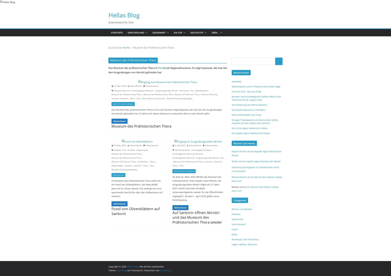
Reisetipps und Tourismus (123, 104)
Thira (138, 98)
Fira (160, 68)
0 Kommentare (152, 145)
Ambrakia (236, 81)
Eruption (117, 150)
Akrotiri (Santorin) (182, 150)
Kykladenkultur (202, 90)
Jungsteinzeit (142, 150)
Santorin (115, 98)
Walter (235, 161)
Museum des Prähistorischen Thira (158, 94)
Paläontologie (117, 165)
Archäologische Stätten (201, 150)
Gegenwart (159, 32)
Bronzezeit (184, 90)
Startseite (117, 32)
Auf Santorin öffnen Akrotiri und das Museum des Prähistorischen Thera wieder (197, 217)
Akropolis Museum (122, 90)
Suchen (279, 61)
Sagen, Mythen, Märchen (244, 244)
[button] (146, 33)
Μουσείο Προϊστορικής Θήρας (179, 98)
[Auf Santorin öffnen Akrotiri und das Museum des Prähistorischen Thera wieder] (198, 141)
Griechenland (136, 32)
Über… (215, 32)
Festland (236, 214)
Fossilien (131, 150)
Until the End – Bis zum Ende (246, 91)
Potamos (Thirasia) (209, 94)
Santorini (124, 98)
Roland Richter (136, 86)
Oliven (152, 161)
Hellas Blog (124, 15)
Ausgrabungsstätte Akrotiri (166, 90)
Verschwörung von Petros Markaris (249, 104)
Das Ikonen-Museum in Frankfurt (248, 109)
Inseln (235, 229)
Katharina (237, 167)
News (234, 234)
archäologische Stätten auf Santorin (187, 154)
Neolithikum (143, 161)
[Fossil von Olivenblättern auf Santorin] (137, 141)
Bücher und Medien (242, 209)
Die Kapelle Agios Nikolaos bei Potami (251, 133)
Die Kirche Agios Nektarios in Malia (250, 128)
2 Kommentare (152, 86)
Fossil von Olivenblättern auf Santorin (135, 211)
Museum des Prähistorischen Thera (126, 94)
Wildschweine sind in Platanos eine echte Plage (256, 86)
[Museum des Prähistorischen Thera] (167, 82)
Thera (132, 98)
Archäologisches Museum (142, 90)
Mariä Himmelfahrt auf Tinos (246, 114)
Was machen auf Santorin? (154, 98)
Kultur (178, 32)
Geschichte (196, 32)
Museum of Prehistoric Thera (187, 94)
